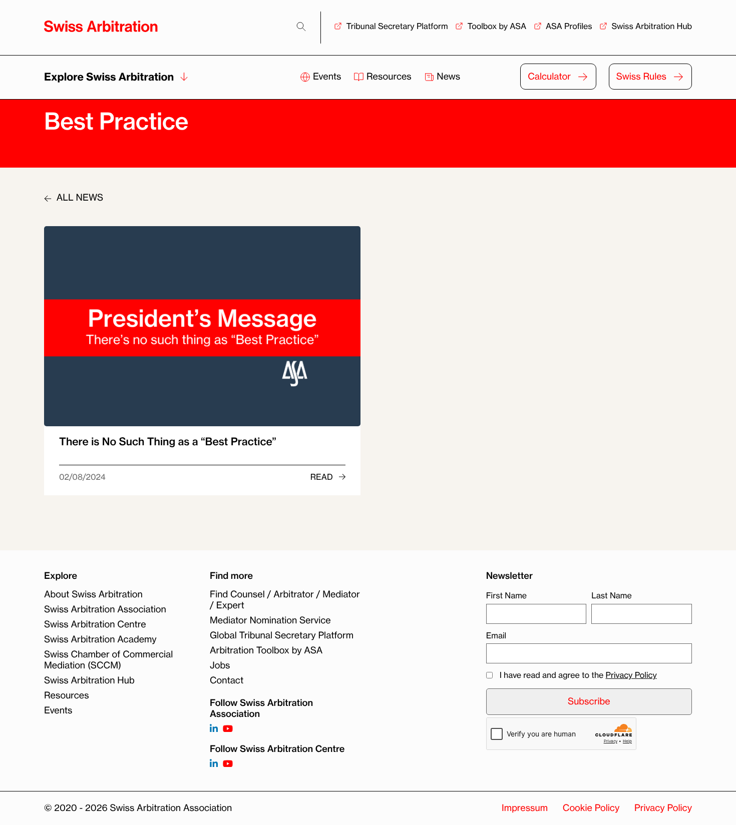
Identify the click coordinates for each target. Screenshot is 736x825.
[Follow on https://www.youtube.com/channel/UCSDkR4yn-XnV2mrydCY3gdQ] (228, 729)
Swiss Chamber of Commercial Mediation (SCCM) (108, 660)
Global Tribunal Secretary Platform (281, 635)
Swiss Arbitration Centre (95, 624)
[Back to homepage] (101, 26)
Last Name (611, 595)
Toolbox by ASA (496, 26)
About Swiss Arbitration (93, 594)
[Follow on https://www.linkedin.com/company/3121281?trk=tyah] (214, 729)
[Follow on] (214, 764)
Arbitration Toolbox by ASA (266, 650)
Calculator (549, 76)
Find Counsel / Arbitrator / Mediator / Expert (285, 600)
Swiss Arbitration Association (105, 609)
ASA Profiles (569, 26)
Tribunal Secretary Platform (397, 26)
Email (496, 635)
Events (326, 76)
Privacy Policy (631, 675)
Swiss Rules (641, 76)
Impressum (525, 807)
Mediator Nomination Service (270, 620)
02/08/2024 (82, 477)
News (448, 76)
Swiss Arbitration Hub (651, 26)
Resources (389, 76)
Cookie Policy (591, 807)
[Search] (301, 27)
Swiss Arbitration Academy (100, 639)
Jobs (220, 665)
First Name (506, 595)
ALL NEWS (78, 197)
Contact (226, 680)
